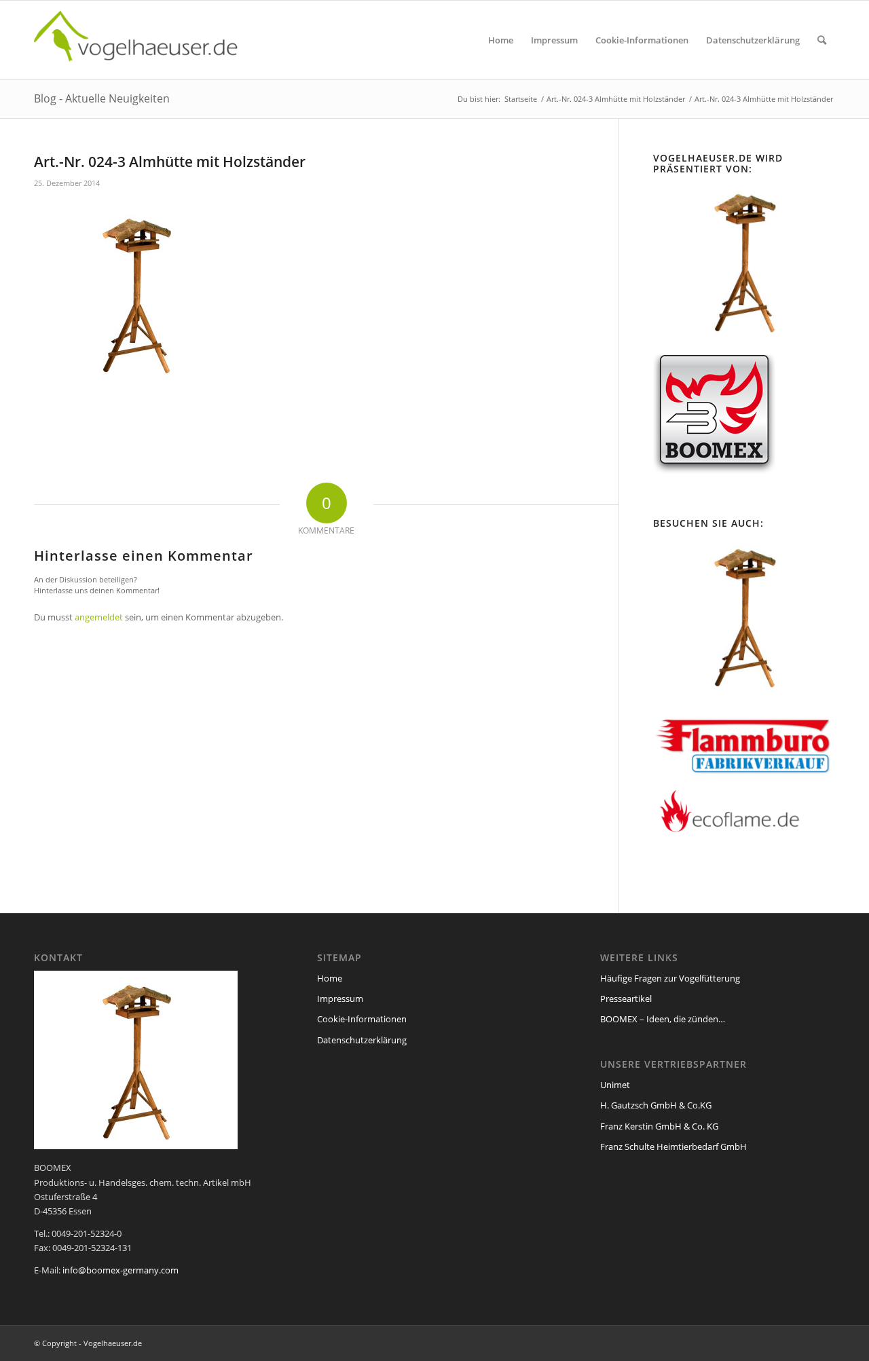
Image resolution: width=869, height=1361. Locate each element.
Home (329, 978)
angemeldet (99, 617)
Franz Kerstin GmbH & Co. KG (659, 1126)
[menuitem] (500, 40)
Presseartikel (626, 998)
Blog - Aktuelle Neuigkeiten (102, 98)
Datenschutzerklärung (362, 1040)
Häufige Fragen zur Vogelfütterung (670, 978)
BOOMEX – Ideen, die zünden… (662, 1019)
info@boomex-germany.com (120, 1270)
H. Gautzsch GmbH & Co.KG (655, 1105)
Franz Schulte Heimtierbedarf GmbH (673, 1146)
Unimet (615, 1085)
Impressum (340, 998)
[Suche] (822, 40)
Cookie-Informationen (362, 1019)
